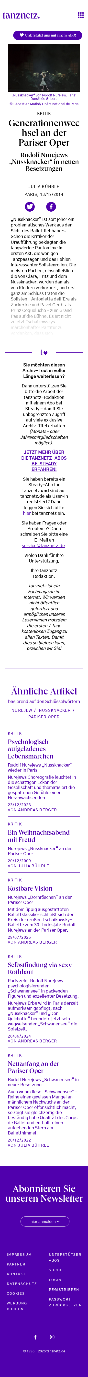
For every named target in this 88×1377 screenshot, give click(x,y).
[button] (30, 207)
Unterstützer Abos (65, 1257)
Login (55, 1280)
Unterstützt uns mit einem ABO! (50, 36)
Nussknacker (55, 710)
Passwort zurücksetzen (65, 1302)
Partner (16, 1264)
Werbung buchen (17, 1306)
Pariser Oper (44, 717)
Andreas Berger (37, 810)
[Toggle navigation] (81, 15)
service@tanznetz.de (43, 546)
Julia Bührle (44, 187)
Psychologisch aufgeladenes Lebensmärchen (31, 750)
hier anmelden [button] (45, 1222)
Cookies (16, 1293)
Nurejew (21, 710)
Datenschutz (22, 1284)
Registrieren (64, 1290)
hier (27, 513)
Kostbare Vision (30, 889)
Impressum (19, 1254)
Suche (56, 1270)
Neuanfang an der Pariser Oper (33, 1068)
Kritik (44, 114)
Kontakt (16, 1274)
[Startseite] (23, 15)
